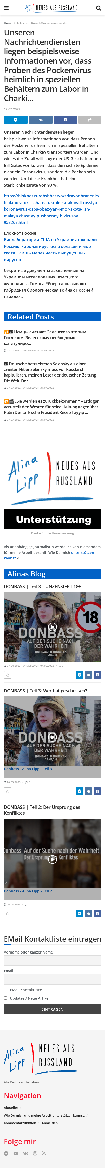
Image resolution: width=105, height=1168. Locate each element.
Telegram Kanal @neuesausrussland (43, 23)
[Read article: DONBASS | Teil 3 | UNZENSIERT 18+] (52, 627)
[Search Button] (98, 7)
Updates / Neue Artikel (29, 998)
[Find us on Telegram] (6, 1154)
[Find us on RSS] (44, 1154)
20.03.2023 (13, 782)
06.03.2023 (13, 904)
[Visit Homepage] (52, 8)
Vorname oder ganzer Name (28, 952)
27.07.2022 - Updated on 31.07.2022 (30, 350)
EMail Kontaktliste (25, 989)
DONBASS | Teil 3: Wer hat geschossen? (45, 691)
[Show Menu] (6, 7)
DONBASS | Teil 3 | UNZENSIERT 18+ (42, 586)
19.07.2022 (12, 109)
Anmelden (50, 1123)
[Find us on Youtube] (16, 1154)
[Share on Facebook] (65, 120)
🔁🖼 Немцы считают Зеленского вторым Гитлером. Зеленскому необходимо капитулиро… (45, 337)
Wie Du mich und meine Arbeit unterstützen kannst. (44, 1115)
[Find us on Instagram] (35, 1154)
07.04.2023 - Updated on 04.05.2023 (30, 665)
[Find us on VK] (25, 1154)
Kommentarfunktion (20, 1123)
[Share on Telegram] (16, 120)
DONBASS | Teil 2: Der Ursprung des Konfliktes (42, 810)
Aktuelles (11, 1107)
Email (8, 970)
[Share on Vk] (40, 120)
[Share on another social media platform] (89, 120)
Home (8, 23)
